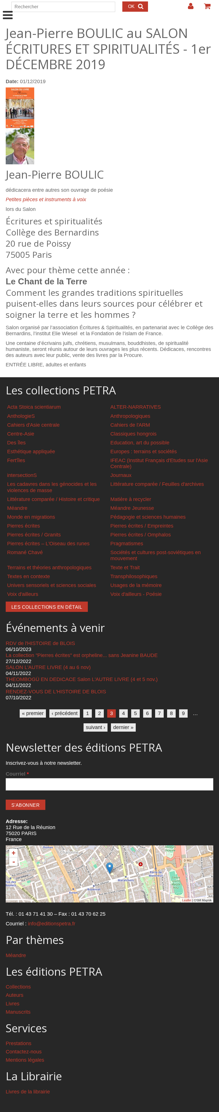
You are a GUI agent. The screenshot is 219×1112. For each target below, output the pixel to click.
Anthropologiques (130, 416)
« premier (33, 713)
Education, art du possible (139, 443)
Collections (18, 987)
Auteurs (14, 995)
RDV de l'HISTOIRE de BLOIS (40, 643)
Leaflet (186, 900)
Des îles (16, 443)
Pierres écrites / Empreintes (141, 526)
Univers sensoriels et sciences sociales (51, 585)
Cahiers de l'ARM (130, 425)
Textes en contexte (28, 576)
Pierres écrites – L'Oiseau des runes (48, 543)
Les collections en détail (46, 607)
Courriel (17, 774)
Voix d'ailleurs (22, 594)
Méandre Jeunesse (132, 508)
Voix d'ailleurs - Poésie (136, 594)
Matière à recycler (130, 499)
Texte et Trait (125, 567)
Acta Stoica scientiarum (34, 407)
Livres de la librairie (28, 1092)
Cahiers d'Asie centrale (33, 425)
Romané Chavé (25, 552)
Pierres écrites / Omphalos (140, 535)
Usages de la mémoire (136, 585)
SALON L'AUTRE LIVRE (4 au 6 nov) (48, 667)
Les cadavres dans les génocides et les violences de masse (52, 487)
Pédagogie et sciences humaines (148, 517)
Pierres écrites (23, 526)
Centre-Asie (20, 434)
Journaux (120, 475)
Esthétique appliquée (31, 451)
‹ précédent (65, 713)
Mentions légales (25, 1060)
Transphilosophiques (133, 576)
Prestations (18, 1043)
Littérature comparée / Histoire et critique (53, 499)
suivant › (95, 727)
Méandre (17, 508)
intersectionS (22, 475)
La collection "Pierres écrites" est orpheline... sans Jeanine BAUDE (82, 655)
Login (188, 8)
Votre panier (204, 8)
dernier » (123, 727)
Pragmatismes (126, 543)
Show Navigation (8, 9)
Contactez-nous (24, 1052)
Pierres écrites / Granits (34, 535)
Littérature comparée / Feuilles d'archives (157, 484)
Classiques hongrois (133, 434)
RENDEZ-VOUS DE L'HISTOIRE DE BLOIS (56, 691)
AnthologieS (21, 416)
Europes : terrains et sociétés (143, 451)
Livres (12, 1004)
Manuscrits (18, 1012)
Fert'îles (16, 460)
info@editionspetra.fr (51, 924)
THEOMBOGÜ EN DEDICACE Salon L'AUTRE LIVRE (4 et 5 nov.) (82, 679)
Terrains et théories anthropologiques (49, 567)
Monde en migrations (31, 517)
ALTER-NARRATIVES (135, 407)
